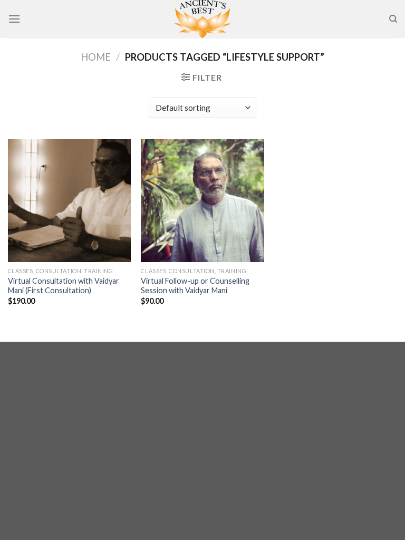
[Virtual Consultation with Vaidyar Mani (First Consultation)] (69, 200)
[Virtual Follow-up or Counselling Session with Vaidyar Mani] (202, 200)
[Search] (393, 19)
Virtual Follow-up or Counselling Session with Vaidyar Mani (195, 285)
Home (96, 57)
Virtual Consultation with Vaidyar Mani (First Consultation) (63, 285)
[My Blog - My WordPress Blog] (202, 19)
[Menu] (14, 19)
